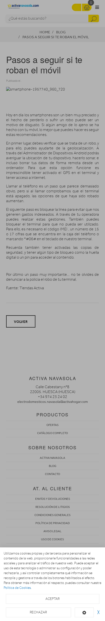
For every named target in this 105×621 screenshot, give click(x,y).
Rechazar (38, 612)
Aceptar (52, 599)
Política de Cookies (17, 588)
